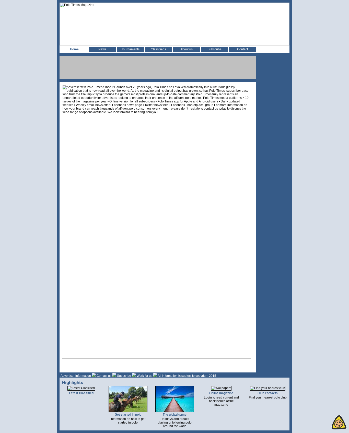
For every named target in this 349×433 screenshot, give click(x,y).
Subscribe (214, 49)
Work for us (144, 376)
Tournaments (130, 49)
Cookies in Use (327, 422)
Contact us (104, 376)
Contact (242, 49)
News (102, 49)
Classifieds (158, 49)
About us (186, 49)
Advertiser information (76, 376)
